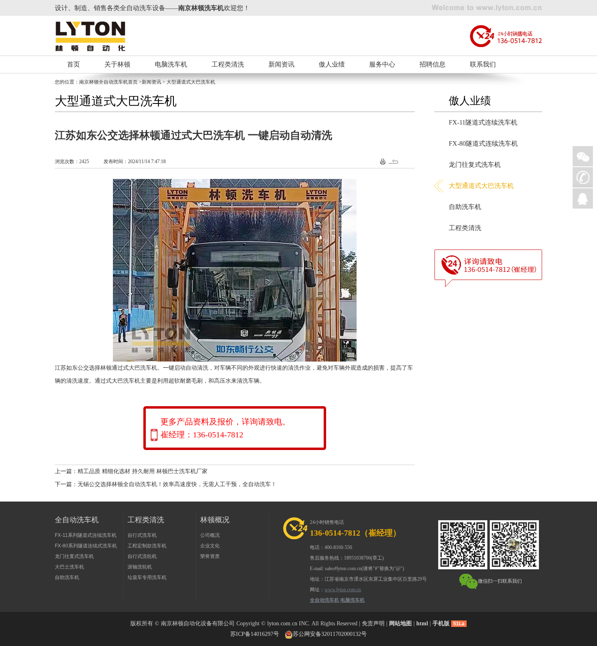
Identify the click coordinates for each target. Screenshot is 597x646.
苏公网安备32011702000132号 (330, 634)
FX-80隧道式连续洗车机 (483, 143)
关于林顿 (117, 64)
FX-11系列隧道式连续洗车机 (86, 535)
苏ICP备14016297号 (254, 634)
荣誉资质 (210, 556)
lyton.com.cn (282, 623)
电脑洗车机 (171, 64)
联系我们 (483, 64)
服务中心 (382, 64)
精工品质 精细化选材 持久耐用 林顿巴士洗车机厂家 (143, 471)
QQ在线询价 (583, 198)
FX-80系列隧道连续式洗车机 (86, 546)
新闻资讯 (281, 64)
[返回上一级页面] (394, 161)
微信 (583, 156)
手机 (583, 177)
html (422, 623)
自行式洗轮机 (142, 556)
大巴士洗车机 (69, 567)
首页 (73, 64)
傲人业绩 (332, 64)
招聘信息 (433, 64)
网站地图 (400, 623)
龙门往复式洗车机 (475, 164)
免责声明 (373, 623)
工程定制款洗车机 (147, 546)
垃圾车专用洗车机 (147, 577)
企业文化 (210, 546)
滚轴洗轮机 (140, 567)
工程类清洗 (228, 64)
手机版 (441, 623)
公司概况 (210, 535)
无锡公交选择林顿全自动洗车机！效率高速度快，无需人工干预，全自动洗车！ (177, 484)
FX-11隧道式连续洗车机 (483, 122)
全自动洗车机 (324, 600)
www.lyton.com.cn (342, 589)
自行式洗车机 (142, 535)
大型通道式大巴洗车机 (481, 185)
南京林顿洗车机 (201, 7)
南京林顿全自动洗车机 (103, 82)
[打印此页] (383, 161)
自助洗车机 (465, 206)
